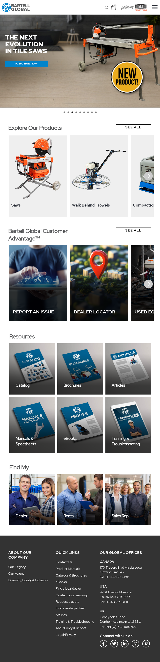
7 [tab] (88, 112)
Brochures (72, 385)
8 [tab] (92, 112)
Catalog (23, 385)
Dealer (22, 515)
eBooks (70, 438)
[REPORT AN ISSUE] (38, 320)
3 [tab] (72, 112)
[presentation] (11, 176)
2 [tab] (68, 112)
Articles (118, 385)
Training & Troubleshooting (126, 441)
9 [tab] (96, 112)
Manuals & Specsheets (26, 441)
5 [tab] (80, 112)
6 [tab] (84, 112)
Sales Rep (120, 515)
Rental (69, 515)
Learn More (24, 63)
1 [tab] (64, 112)
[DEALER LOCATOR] (99, 320)
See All (133, 127)
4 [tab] (76, 112)
